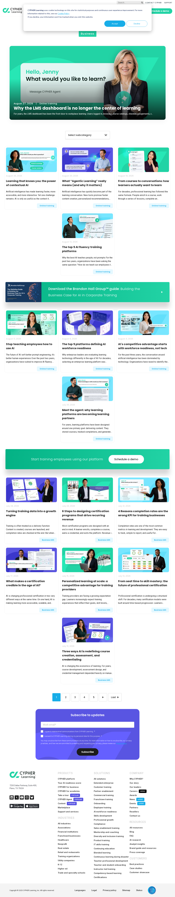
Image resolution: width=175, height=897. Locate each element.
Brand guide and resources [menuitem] (143, 848)
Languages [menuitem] (80, 890)
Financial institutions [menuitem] (68, 832)
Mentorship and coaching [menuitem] (106, 832)
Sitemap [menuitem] (126, 890)
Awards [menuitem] (133, 795)
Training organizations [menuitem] (69, 856)
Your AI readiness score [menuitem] (69, 783)
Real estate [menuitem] (63, 848)
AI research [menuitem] (135, 840)
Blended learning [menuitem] (102, 852)
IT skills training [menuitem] (101, 844)
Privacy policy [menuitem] (109, 890)
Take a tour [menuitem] (68, 795)
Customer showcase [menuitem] (139, 872)
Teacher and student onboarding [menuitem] (110, 865)
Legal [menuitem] (94, 890)
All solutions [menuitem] (100, 779)
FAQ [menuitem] (131, 836)
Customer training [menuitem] (102, 787)
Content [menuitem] (66, 803)
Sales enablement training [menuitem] (106, 828)
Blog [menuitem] (132, 832)
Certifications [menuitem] (100, 877)
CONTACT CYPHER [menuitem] (153, 3)
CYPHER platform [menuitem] (66, 779)
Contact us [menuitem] (135, 816)
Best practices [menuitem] (137, 864)
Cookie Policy (63, 13)
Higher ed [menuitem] (62, 868)
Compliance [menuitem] (99, 824)
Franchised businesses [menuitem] (69, 836)
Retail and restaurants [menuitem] (69, 852)
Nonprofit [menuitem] (62, 844)
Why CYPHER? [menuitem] (136, 779)
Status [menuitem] (139, 890)
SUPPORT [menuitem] (168, 3)
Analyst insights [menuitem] (137, 844)
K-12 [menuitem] (60, 864)
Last (113, 697)
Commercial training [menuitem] (104, 795)
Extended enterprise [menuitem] (103, 783)
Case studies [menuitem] (136, 868)
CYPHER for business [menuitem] (68, 787)
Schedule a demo (159, 11)
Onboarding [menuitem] (99, 803)
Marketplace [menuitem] (64, 807)
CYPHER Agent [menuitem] (70, 799)
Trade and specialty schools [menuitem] (71, 873)
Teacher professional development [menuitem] (111, 861)
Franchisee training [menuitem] (103, 799)
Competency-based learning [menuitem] (107, 873)
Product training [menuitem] (102, 840)
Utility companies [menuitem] (66, 860)
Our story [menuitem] (134, 783)
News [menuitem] (136, 799)
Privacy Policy (121, 743)
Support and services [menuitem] (68, 811)
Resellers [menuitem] (134, 811)
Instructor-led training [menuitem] (104, 869)
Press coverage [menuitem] (137, 852)
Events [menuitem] (137, 803)
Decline (137, 23)
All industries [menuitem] (64, 823)
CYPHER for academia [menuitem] (69, 791)
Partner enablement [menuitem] (103, 791)
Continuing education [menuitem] (104, 848)
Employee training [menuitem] (102, 807)
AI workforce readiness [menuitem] (105, 811)
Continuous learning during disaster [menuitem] (111, 857)
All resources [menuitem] (136, 827)
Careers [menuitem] (137, 791)
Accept (115, 23)
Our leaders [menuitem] (135, 787)
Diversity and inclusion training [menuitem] (109, 836)
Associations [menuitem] (64, 827)
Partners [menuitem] (134, 807)
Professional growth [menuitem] (104, 820)
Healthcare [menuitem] (63, 840)
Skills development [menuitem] (103, 816)
